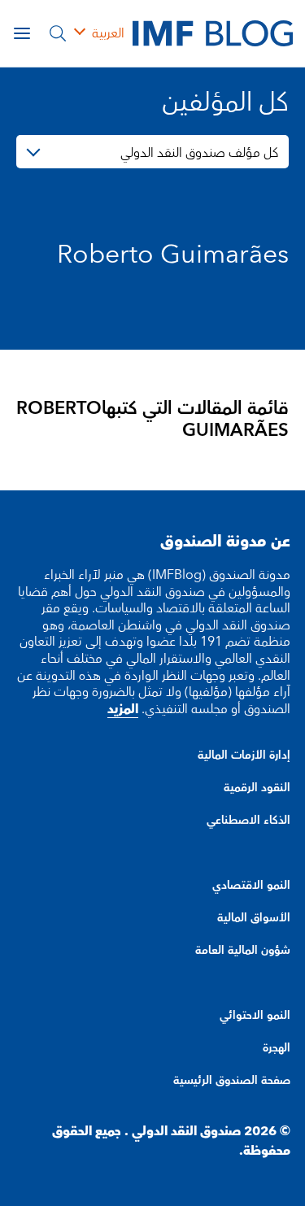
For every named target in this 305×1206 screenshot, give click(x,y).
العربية (108, 33)
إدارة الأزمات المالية (244, 755)
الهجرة (276, 1048)
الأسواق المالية (253, 918)
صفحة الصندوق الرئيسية (231, 1081)
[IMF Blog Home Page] (213, 32)
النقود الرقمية (257, 788)
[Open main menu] (22, 33)
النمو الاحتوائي (255, 1016)
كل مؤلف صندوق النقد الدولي (199, 152)
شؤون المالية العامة (242, 951)
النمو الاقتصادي (251, 885)
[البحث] (58, 33)
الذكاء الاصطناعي (248, 820)
